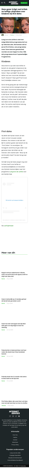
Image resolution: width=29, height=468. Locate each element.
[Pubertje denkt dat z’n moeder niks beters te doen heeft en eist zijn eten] (14, 367)
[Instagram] (13, 416)
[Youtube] (19, 416)
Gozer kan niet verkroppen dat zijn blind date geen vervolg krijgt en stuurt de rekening (13, 325)
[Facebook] (10, 416)
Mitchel (6, 35)
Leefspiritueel (8, 226)
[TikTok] (16, 416)
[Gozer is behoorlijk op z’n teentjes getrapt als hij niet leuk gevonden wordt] (14, 290)
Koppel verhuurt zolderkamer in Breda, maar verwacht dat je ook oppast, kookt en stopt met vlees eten (14, 274)
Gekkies (12, 35)
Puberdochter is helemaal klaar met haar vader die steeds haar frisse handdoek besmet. (13, 352)
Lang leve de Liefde (16, 172)
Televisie (3, 405)
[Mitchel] (2, 35)
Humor (3, 278)
